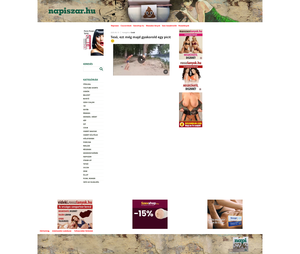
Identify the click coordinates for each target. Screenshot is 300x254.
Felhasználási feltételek (83, 231)
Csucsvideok (126, 25)
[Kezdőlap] (71, 11)
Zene (85, 171)
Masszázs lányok (153, 25)
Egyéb (85, 109)
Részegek (87, 149)
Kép (84, 120)
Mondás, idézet (90, 117)
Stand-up (87, 160)
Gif (84, 124)
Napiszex (115, 25)
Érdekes (86, 113)
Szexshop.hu (138, 25)
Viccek (86, 167)
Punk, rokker (89, 178)
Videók (86, 91)
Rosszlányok (183, 25)
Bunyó (86, 99)
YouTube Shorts (90, 88)
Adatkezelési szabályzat (61, 231)
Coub (85, 128)
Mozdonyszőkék (90, 153)
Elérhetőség (44, 231)
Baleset (86, 95)
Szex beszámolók (169, 25)
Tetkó (85, 164)
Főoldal (87, 84)
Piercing (87, 142)
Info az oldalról (91, 182)
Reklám (86, 146)
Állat (85, 175)
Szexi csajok (88, 102)
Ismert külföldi (90, 135)
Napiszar (87, 157)
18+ (84, 106)
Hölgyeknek (88, 138)
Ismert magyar (90, 131)
